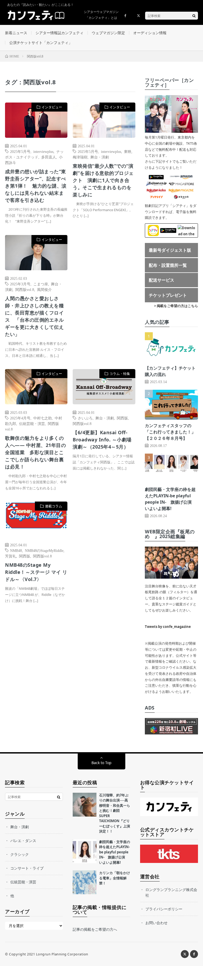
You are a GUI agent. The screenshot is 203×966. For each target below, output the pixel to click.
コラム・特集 (119, 373)
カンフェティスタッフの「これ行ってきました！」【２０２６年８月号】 (170, 432)
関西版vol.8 (24, 289)
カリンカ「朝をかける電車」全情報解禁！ (114, 877)
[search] (194, 16)
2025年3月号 (20, 284)
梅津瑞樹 (80, 157)
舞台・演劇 (99, 157)
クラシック (19, 854)
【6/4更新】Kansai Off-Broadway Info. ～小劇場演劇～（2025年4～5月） (102, 439)
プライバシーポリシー (163, 908)
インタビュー (51, 107)
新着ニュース (16, 32)
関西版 (122, 418)
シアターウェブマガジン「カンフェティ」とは (101, 15)
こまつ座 (40, 284)
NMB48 (16, 550)
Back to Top (101, 762)
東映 (127, 151)
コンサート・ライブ (27, 868)
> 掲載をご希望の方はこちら (176, 305)
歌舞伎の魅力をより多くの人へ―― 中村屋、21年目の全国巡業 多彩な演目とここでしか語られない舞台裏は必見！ (35, 452)
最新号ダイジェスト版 (170, 250)
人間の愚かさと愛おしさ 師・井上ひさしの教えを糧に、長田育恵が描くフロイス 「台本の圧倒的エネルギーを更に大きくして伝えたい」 (34, 316)
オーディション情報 (150, 32)
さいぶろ (85, 418)
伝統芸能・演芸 (32, 423)
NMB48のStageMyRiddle (44, 550)
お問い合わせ (156, 922)
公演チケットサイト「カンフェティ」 (40, 42)
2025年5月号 (20, 151)
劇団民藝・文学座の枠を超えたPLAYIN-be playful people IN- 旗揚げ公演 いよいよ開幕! (114, 852)
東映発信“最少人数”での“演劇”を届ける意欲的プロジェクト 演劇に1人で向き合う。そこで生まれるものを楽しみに (103, 180)
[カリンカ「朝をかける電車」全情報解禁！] (84, 882)
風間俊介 (44, 289)
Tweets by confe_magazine (168, 626)
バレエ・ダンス (23, 840)
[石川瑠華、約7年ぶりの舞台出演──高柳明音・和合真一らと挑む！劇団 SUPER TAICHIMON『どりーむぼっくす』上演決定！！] (84, 805)
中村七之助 (42, 418)
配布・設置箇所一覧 (168, 265)
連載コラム (53, 506)
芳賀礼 (10, 556)
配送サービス (161, 280)
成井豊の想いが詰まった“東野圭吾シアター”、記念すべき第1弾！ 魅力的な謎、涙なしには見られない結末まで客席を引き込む (36, 185)
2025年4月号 (20, 418)
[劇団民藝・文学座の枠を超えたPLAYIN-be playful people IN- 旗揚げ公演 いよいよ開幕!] (84, 851)
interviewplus (43, 151)
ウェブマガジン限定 (108, 32)
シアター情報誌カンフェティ (59, 32)
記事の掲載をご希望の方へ (95, 929)
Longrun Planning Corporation (62, 954)
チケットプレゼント (168, 295)
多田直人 (48, 157)
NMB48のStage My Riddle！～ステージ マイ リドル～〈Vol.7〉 (36, 572)
